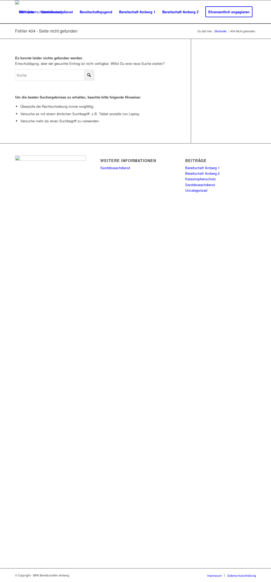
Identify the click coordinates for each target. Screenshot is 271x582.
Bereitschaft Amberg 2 (202, 173)
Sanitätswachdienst (115, 167)
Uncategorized (196, 190)
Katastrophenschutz (200, 178)
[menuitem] (26, 12)
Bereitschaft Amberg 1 (202, 167)
